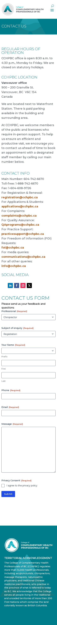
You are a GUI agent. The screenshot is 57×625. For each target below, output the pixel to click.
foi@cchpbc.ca (12, 247)
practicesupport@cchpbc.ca (22, 234)
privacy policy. (30, 485)
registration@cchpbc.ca (19, 197)
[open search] (52, 6)
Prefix (4, 356)
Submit (8, 494)
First (3, 368)
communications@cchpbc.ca (23, 257)
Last (3, 381)
